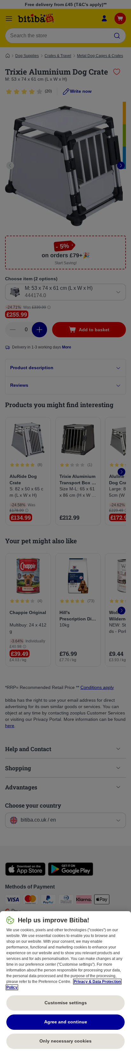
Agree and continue (65, 1021)
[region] (65, 982)
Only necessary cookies (65, 1040)
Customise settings (66, 1002)
